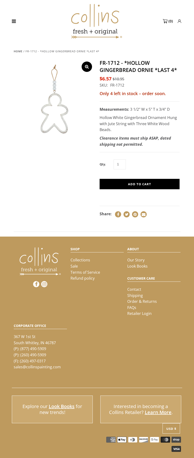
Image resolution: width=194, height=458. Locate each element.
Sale (74, 266)
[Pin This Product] (135, 214)
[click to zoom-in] (87, 67)
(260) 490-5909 (33, 354)
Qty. (103, 164)
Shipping (135, 295)
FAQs (131, 307)
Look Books (137, 266)
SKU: (104, 85)
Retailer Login (139, 313)
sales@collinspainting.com (37, 367)
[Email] (144, 214)
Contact (134, 289)
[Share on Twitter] (126, 214)
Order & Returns (142, 301)
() (170, 21)
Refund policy (83, 278)
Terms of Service (85, 272)
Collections (80, 260)
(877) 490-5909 (33, 348)
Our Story (136, 260)
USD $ (171, 429)
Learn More (158, 412)
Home (18, 51)
